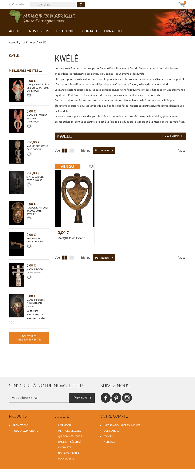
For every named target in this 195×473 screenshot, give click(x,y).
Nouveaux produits (25, 430)
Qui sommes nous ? (70, 436)
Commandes (111, 430)
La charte (64, 447)
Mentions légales (69, 430)
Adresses (109, 441)
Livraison (64, 425)
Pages (181, 150)
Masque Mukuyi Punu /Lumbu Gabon (35, 303)
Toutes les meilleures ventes (29, 338)
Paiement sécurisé (69, 441)
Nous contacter (68, 453)
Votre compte (114, 416)
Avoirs (108, 436)
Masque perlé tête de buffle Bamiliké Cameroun (37, 87)
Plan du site (66, 458)
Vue (57, 150)
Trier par (86, 150)
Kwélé (14, 55)
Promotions (20, 425)
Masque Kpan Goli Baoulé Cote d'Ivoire (37, 210)
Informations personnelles (122, 425)
